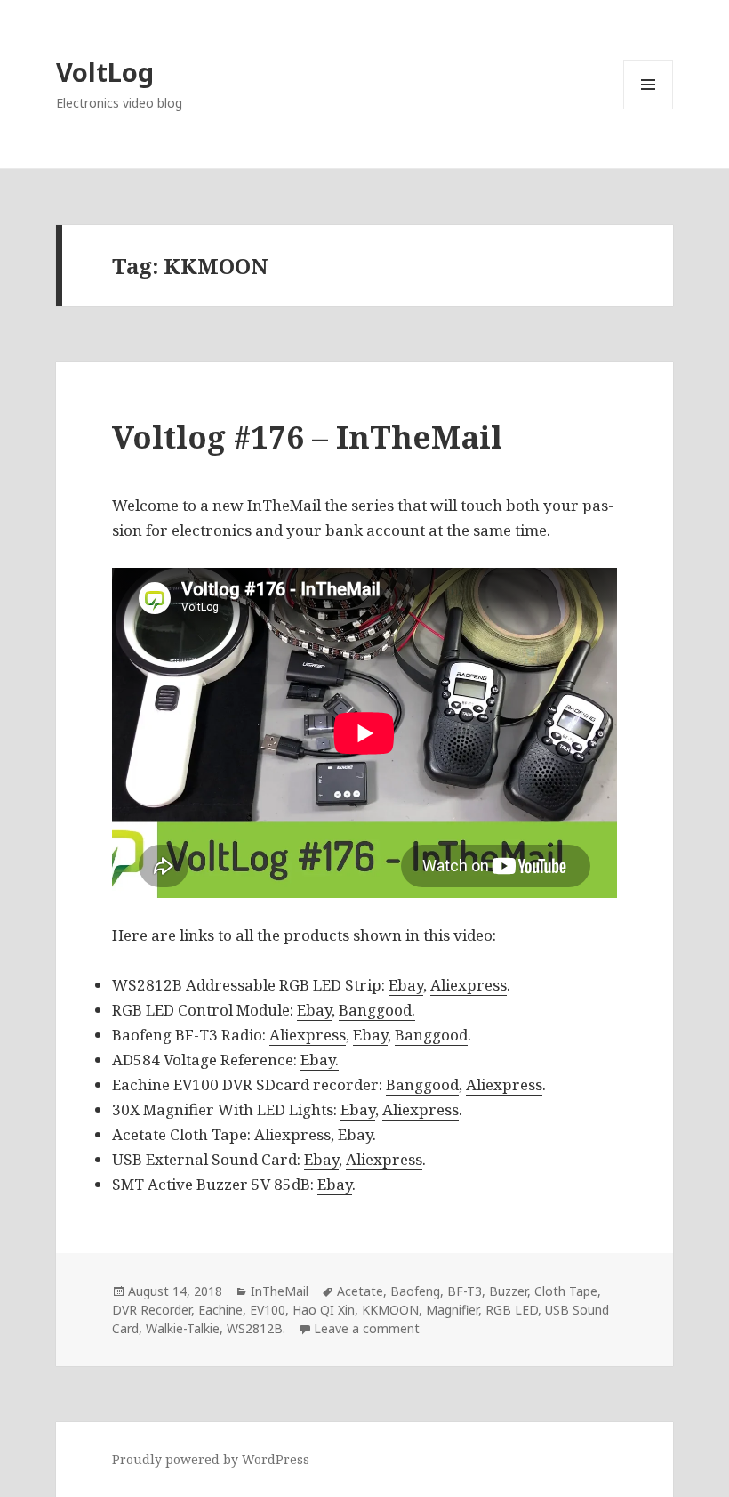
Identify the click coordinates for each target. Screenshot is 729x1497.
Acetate (360, 1291)
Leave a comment (367, 1328)
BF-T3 (464, 1291)
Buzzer (508, 1291)
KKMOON (390, 1309)
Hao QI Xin (323, 1309)
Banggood (431, 1034)
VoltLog (105, 71)
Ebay (406, 985)
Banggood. (377, 1009)
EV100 (267, 1309)
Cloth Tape (565, 1291)
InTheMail (279, 1291)
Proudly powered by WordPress (210, 1459)
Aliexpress (468, 985)
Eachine (220, 1309)
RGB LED (511, 1309)
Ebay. (319, 1059)
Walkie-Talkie (183, 1328)
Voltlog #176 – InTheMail (307, 436)
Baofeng (415, 1291)
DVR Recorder (151, 1309)
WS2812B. (256, 1328)
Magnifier (452, 1309)
